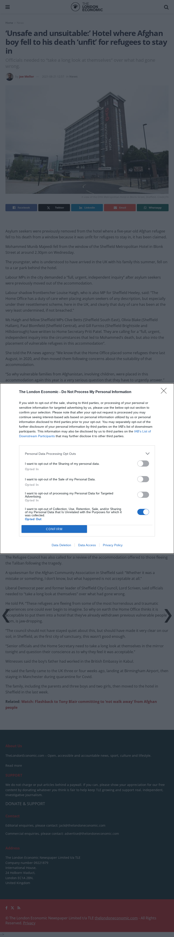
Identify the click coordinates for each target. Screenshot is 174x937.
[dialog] (87, 468)
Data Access (87, 545)
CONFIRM (54, 529)
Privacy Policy (113, 545)
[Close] (165, 392)
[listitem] (87, 453)
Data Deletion (61, 545)
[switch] (143, 463)
